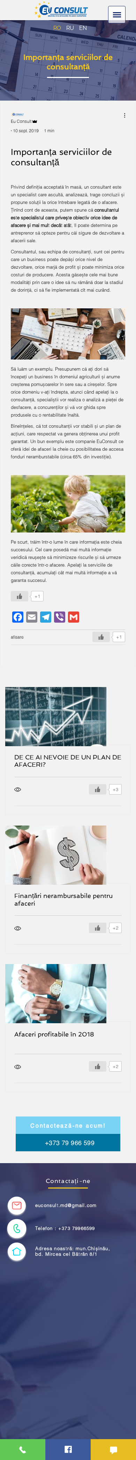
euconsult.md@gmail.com (66, 1205)
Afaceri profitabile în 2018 (54, 1034)
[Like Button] (19, 596)
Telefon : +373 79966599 (65, 1228)
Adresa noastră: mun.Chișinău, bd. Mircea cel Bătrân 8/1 (72, 1251)
